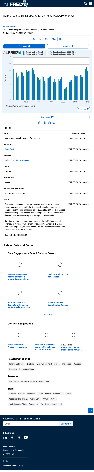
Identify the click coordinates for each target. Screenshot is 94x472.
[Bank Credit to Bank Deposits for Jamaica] (73, 335)
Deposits (31, 394)
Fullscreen (82, 109)
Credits (21, 394)
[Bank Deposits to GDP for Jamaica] (60, 265)
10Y (46, 39)
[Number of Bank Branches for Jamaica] (60, 293)
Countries (12, 369)
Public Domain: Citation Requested (23, 404)
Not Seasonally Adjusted (51, 404)
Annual (45, 399)
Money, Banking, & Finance (48, 364)
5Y (40, 39)
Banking (30, 364)
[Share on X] (39, 122)
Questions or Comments (13, 450)
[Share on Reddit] (49, 122)
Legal (5, 461)
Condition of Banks (16, 364)
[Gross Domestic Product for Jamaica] (20, 335)
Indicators (66, 364)
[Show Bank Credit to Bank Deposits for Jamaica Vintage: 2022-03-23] (51, 52)
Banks (68, 394)
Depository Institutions (18, 399)
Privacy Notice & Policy (13, 466)
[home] (15, 3)
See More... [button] (47, 314)
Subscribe (66, 423)
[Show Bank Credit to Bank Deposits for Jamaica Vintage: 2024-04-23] (51, 54)
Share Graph (46, 117)
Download (66, 46)
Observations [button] (9, 26)
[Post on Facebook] (44, 122)
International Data (26, 369)
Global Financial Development (17, 160)
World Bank (9, 149)
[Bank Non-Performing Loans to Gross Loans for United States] (47, 335)
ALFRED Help (9, 454)
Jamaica (77, 364)
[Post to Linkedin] (54, 122)
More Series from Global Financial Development (28, 381)
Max (54, 39)
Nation (54, 399)
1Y (34, 39)
